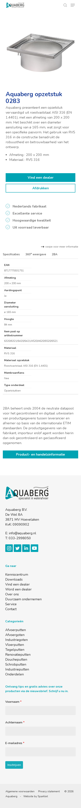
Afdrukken (40, 188)
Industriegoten (16, 639)
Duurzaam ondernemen (23, 599)
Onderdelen (14, 674)
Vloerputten (14, 644)
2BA (54, 254)
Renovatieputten (18, 654)
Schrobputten (15, 664)
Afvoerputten (15, 630)
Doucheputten (16, 659)
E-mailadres (14, 743)
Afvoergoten (14, 635)
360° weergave (35, 254)
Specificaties (11, 254)
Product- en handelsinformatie (40, 454)
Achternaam (14, 722)
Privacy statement (49, 791)
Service (11, 604)
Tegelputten (14, 649)
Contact (11, 609)
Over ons (12, 594)
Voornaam (13, 702)
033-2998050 (20, 538)
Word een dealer (18, 589)
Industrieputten (17, 669)
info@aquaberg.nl (22, 533)
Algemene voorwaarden (19, 791)
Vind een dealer (40, 177)
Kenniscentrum (16, 574)
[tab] (12, 254)
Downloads (14, 579)
